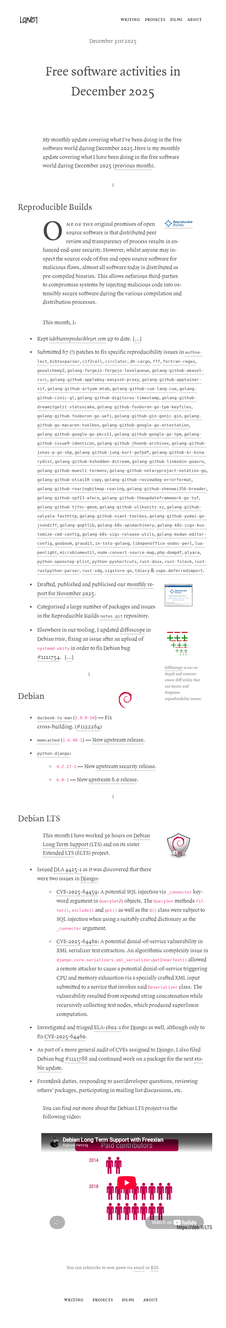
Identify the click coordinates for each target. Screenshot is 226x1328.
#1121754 (48, 657)
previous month (133, 165)
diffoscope (174, 667)
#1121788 (76, 1059)
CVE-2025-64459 (77, 892)
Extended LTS (58, 853)
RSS (154, 1267)
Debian (31, 696)
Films (176, 19)
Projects (155, 19)
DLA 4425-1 (68, 869)
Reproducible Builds (55, 207)
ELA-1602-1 (107, 1027)
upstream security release (125, 766)
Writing (130, 19)
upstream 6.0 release (112, 779)
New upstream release (117, 740)
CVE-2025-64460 (77, 941)
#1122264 (88, 726)
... (137, 339)
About (194, 19)
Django (88, 878)
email (139, 1267)
